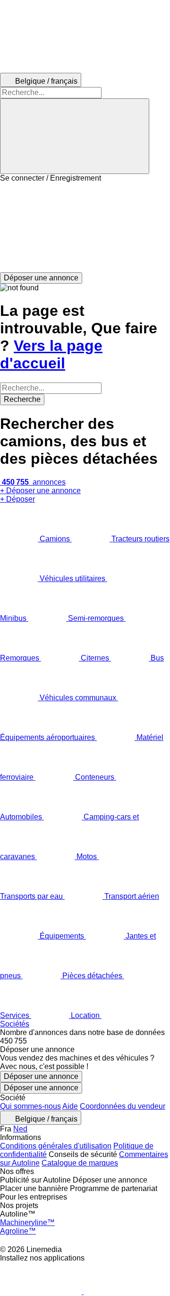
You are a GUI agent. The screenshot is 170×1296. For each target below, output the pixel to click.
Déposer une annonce (41, 1076)
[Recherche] (74, 136)
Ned (20, 1129)
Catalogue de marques (80, 1163)
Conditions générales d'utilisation (55, 1146)
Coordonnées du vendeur (122, 1106)
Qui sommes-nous (30, 1106)
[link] (85, 1041)
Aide (70, 1106)
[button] (85, 227)
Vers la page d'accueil (51, 354)
